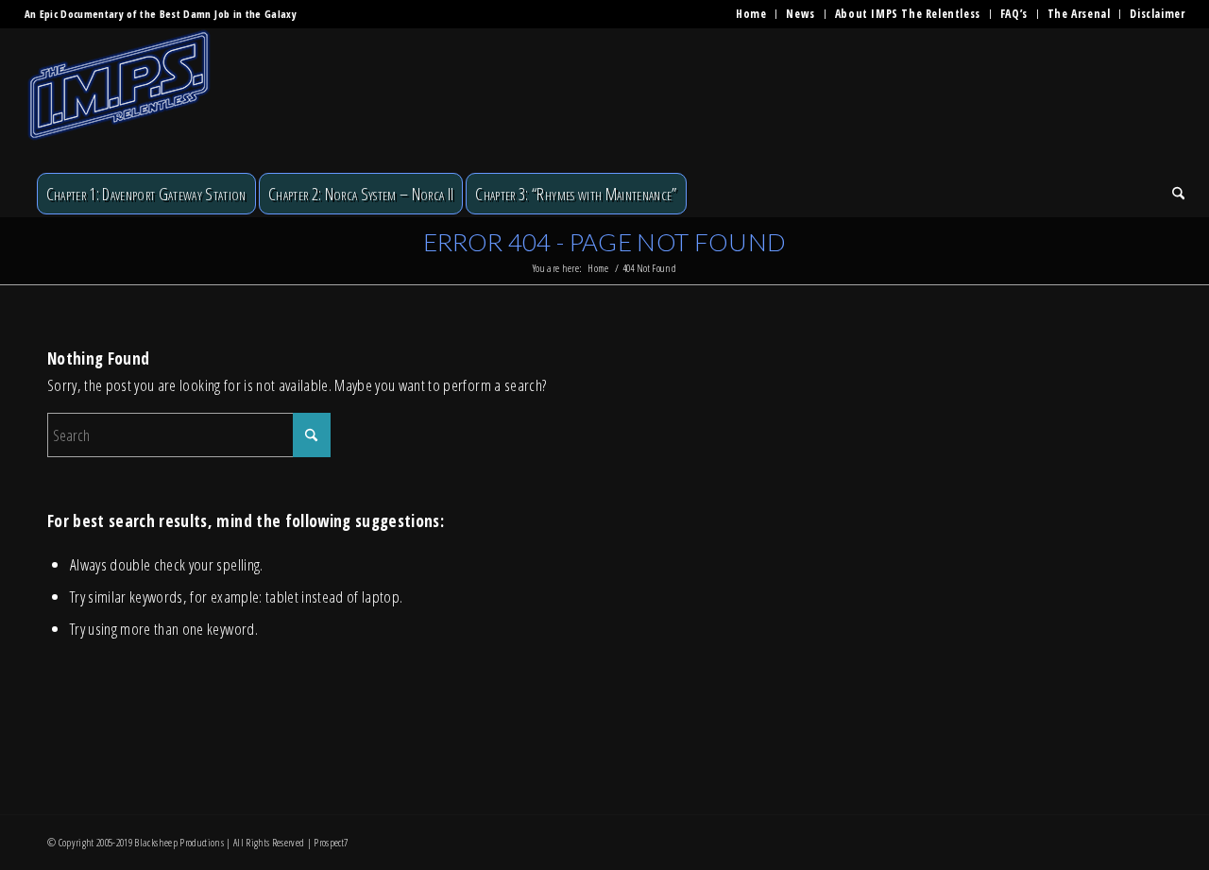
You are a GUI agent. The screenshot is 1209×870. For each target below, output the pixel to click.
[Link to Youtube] (1119, 839)
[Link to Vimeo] (1091, 839)
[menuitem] (751, 14)
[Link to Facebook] (1034, 839)
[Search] (1172, 193)
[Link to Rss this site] (1147, 839)
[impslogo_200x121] (119, 99)
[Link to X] (1062, 839)
